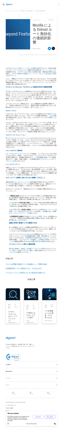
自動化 (23, 249)
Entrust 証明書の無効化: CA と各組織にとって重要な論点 (26, 264)
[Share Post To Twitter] (53, 49)
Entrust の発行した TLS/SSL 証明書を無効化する (28, 68)
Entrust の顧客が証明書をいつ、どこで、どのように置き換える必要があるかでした (31, 74)
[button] (13, 357)
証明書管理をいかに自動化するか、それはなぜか (24, 268)
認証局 (14, 204)
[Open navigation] (3, 4)
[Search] (59, 4)
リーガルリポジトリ (11, 405)
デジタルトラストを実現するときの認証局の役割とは (25, 273)
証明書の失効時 (44, 240)
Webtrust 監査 (9, 408)
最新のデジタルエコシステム (19, 182)
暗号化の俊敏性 (41, 241)
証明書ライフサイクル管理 (33, 216)
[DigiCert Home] (9, 5)
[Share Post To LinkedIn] (49, 49)
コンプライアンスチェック (19, 213)
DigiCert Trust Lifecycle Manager (19, 234)
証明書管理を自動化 (32, 238)
